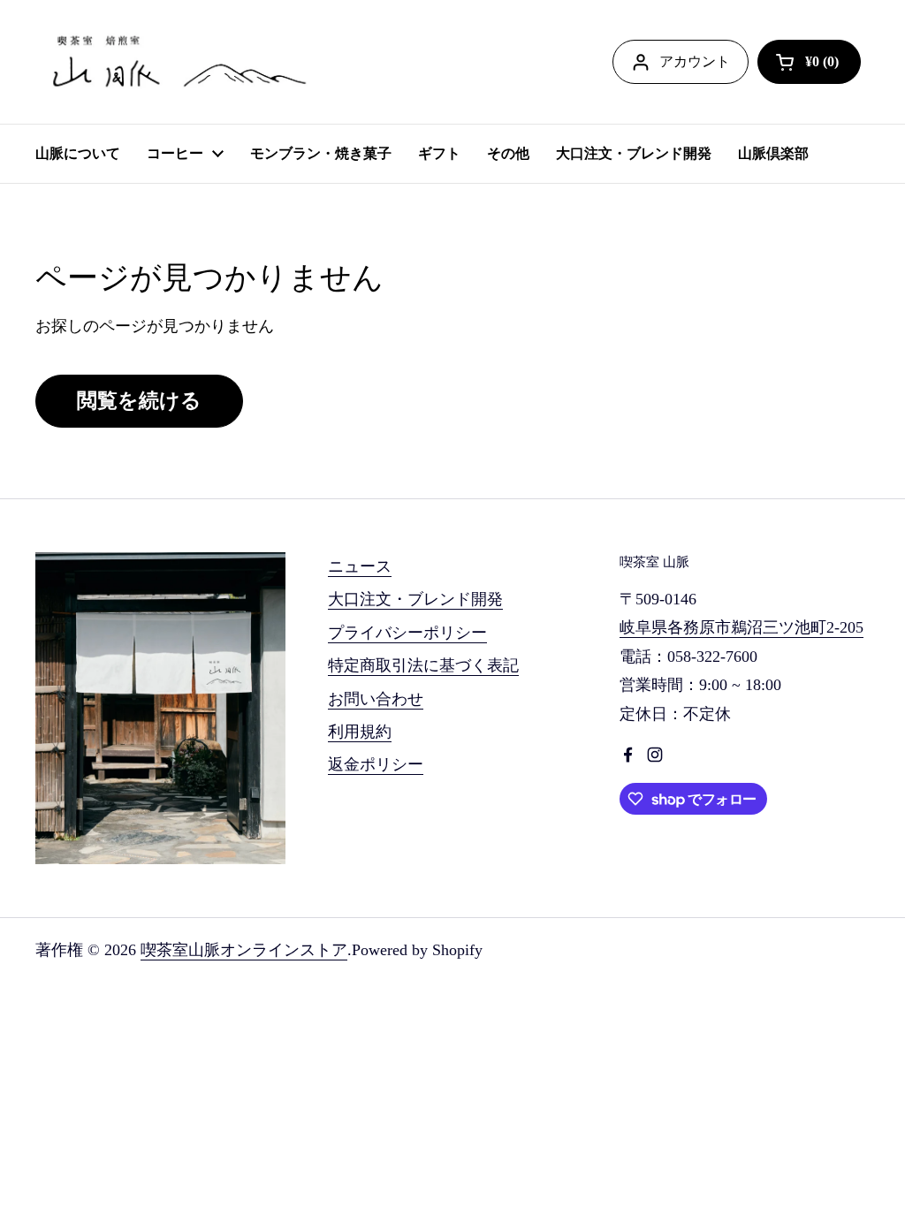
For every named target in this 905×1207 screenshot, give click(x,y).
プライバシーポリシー (407, 632)
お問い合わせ (375, 699)
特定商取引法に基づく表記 (423, 665)
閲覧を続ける (139, 401)
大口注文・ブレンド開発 (415, 599)
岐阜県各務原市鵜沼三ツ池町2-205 (741, 627)
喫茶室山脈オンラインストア (244, 950)
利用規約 (360, 731)
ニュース (360, 566)
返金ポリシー (375, 764)
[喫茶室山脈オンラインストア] (176, 62)
